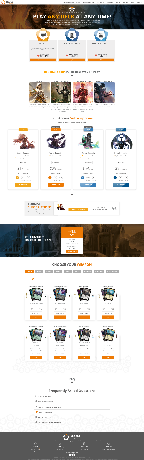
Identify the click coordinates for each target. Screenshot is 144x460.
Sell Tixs (101, 60)
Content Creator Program (35, 448)
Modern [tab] (48, 271)
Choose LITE (23, 185)
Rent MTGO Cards (35, 449)
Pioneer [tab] (39, 271)
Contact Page (74, 457)
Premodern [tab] (87, 271)
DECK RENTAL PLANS (88, 2)
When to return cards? (45, 412)
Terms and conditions (84, 457)
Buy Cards (35, 451)
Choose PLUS (56, 185)
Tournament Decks (59, 448)
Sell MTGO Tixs (84, 449)
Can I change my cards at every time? (49, 422)
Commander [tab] (99, 271)
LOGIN (132, 2)
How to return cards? (44, 396)
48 (28, 177)
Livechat (108, 451)
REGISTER (139, 2)
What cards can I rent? (45, 417)
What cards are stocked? (45, 401)
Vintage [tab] (68, 271)
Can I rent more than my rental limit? (49, 407)
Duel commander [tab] (112, 271)
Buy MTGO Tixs (84, 448)
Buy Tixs (72, 60)
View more (23, 162)
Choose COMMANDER (78, 209)
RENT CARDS (100, 2)
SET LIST (78, 2)
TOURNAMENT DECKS (68, 2)
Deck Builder (60, 449)
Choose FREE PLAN (72, 251)
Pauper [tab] (58, 271)
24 (22, 177)
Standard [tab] (29, 271)
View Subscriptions (43, 60)
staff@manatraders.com (108, 449)
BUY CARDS (110, 2)
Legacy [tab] (77, 271)
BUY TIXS (118, 2)
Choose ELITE (121, 185)
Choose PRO (88, 185)
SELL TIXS (125, 2)
